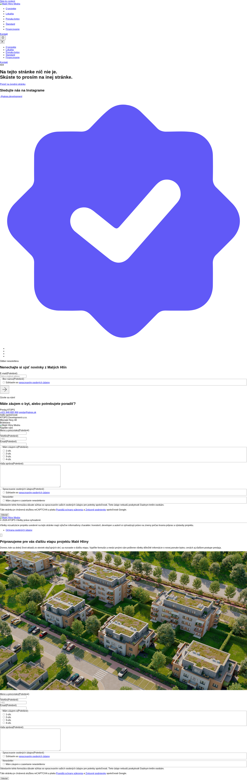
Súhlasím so (28, 382)
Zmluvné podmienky (95, 509)
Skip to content (7, 1)
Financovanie (13, 29)
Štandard (10, 24)
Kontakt (4, 34)
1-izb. (8, 451)
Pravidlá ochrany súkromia (69, 509)
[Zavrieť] (1, 535)
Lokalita (10, 14)
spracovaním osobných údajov (34, 382)
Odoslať (4, 515)
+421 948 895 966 (9, 412)
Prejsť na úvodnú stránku (12, 84)
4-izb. (8, 459)
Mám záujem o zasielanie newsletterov (25, 500)
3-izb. (8, 456)
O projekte (11, 8)
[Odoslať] (4, 390)
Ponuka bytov (13, 19)
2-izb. (8, 453)
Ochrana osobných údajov (19, 530)
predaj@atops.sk (27, 412)
